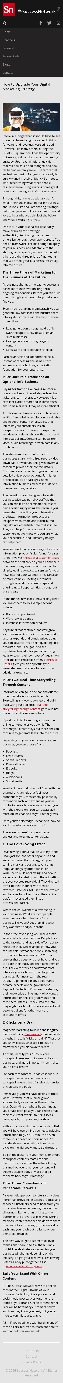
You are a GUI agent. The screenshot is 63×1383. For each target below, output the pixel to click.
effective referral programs (24, 1266)
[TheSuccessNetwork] (31, 10)
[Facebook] (40, 23)
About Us (31, 1351)
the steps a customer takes (41, 558)
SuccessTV (9, 48)
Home (6, 32)
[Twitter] (49, 23)
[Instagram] (58, 23)
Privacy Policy (31, 1362)
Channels (9, 40)
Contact (8, 73)
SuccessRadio (11, 56)
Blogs (6, 64)
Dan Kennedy (33, 1034)
